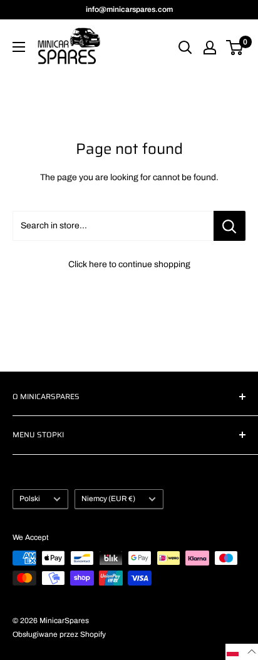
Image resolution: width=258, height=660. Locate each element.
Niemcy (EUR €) (108, 498)
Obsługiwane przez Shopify (59, 634)
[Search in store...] (229, 226)
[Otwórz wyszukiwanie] (185, 47)
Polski (29, 498)
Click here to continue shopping (129, 264)
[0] (235, 47)
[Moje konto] (210, 47)
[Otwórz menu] (19, 47)
